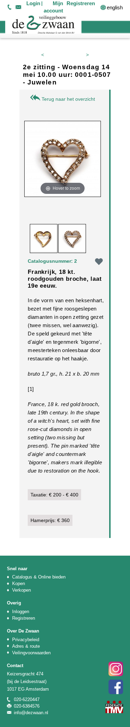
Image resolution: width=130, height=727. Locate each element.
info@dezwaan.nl (18, 7)
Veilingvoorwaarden (31, 652)
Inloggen (20, 611)
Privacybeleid (25, 639)
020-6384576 (27, 706)
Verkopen (21, 590)
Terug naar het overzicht (67, 99)
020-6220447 (9, 7)
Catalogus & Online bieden (39, 577)
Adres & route (26, 646)
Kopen (18, 583)
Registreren (23, 618)
